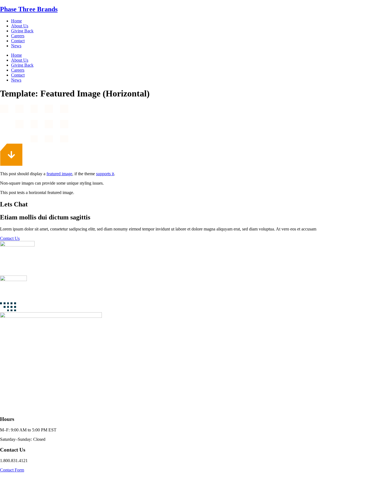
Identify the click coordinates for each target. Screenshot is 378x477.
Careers (17, 35)
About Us (19, 25)
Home (16, 21)
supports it (105, 173)
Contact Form (12, 470)
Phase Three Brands (29, 9)
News (16, 45)
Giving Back (22, 30)
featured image (59, 173)
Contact (18, 40)
